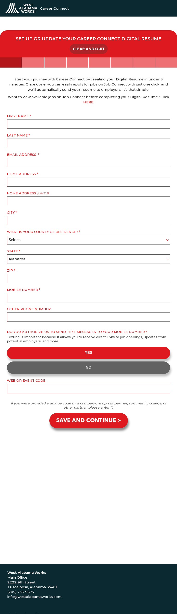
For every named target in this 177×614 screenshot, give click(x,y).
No (88, 367)
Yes (88, 353)
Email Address (22, 155)
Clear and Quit (88, 48)
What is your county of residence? (42, 232)
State (12, 251)
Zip (10, 270)
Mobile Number (22, 290)
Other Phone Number (29, 309)
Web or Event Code (26, 380)
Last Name (17, 135)
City (11, 212)
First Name (18, 116)
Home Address (21, 174)
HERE (88, 102)
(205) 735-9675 (20, 592)
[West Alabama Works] (21, 8)
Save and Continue (86, 420)
